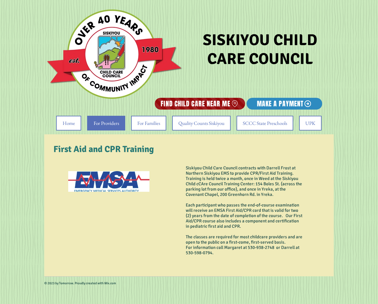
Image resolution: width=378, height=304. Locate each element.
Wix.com (110, 283)
